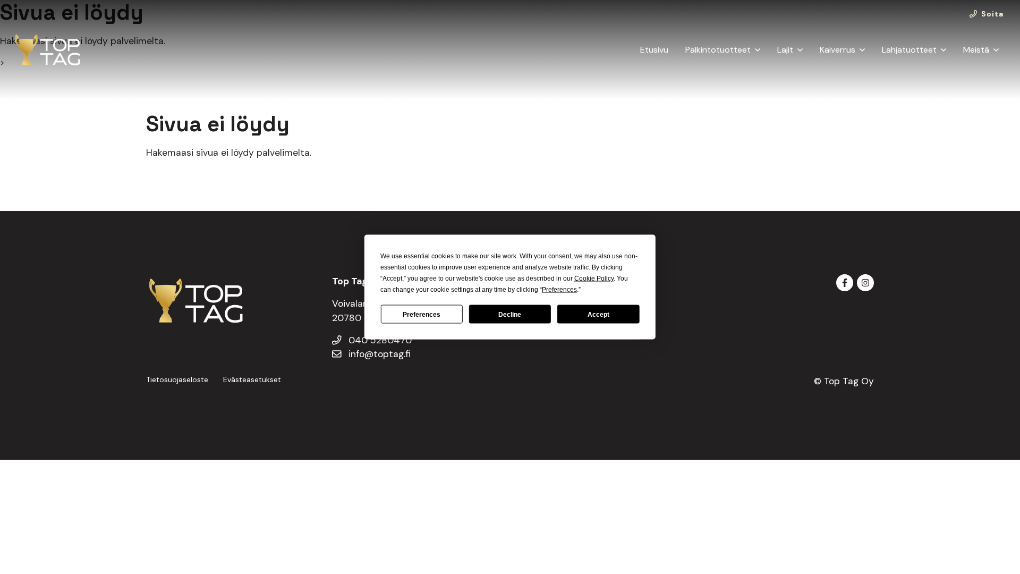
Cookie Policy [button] (594, 278)
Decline (509, 314)
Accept (598, 314)
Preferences (421, 314)
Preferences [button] (559, 289)
